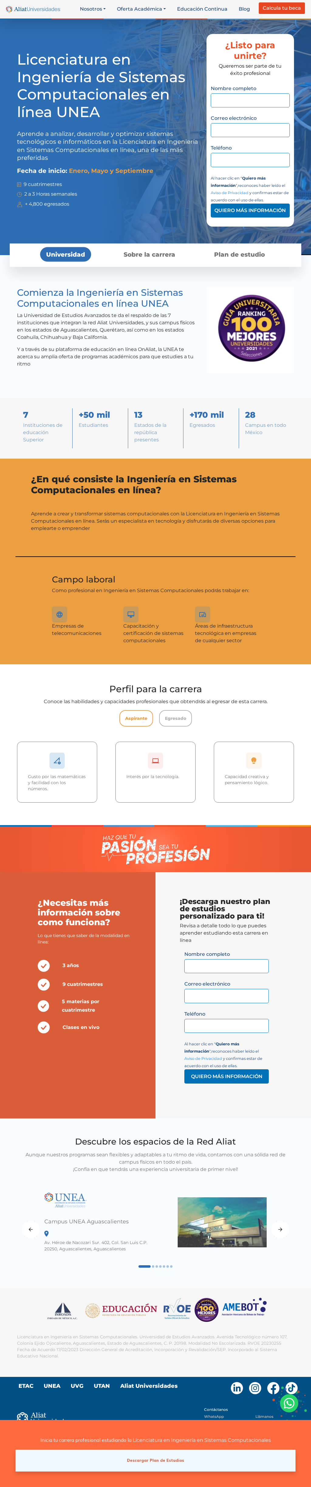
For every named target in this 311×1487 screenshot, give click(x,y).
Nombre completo (233, 88)
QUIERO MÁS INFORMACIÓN (250, 210)
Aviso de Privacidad (229, 193)
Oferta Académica (139, 9)
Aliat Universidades (149, 1386)
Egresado (175, 718)
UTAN (102, 1386)
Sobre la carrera (149, 254)
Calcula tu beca (282, 8)
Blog (244, 9)
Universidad (65, 254)
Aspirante (136, 718)
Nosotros (91, 9)
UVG (77, 1386)
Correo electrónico (234, 118)
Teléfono (221, 148)
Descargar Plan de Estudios (155, 1460)
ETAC (26, 1386)
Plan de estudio (239, 254)
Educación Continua (202, 9)
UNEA (52, 1386)
